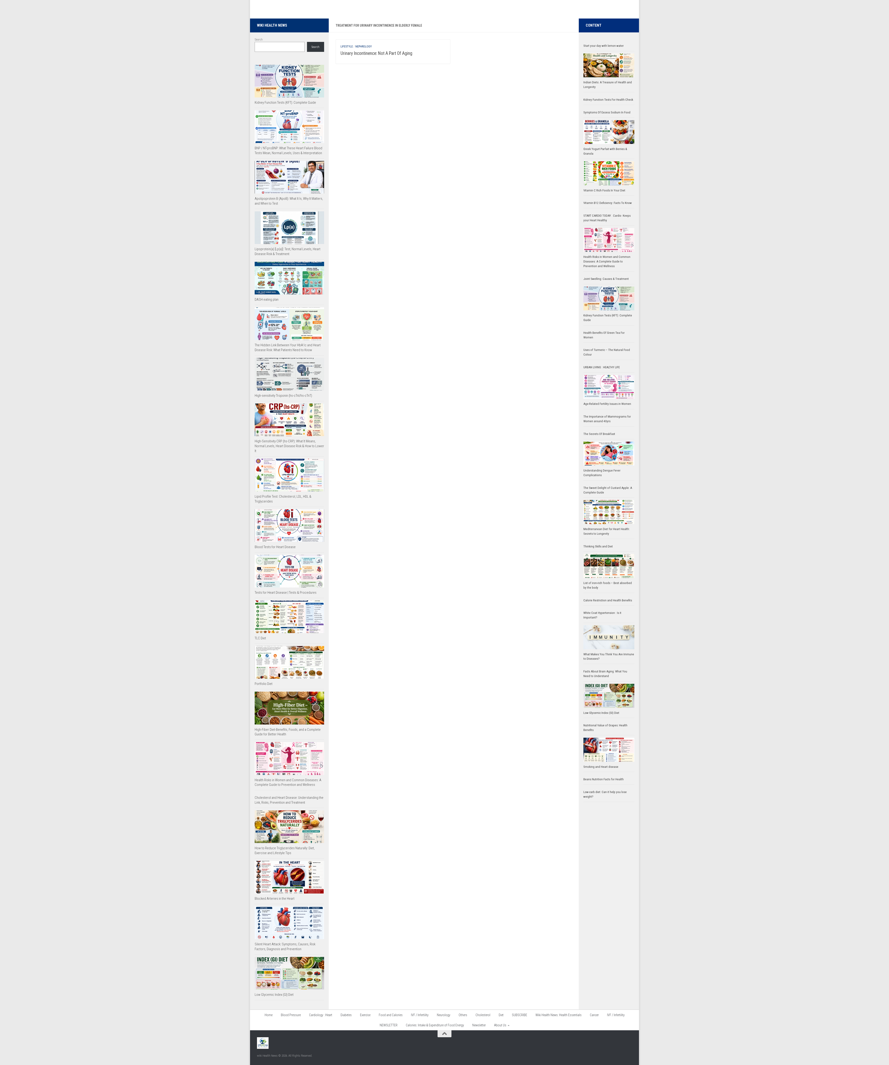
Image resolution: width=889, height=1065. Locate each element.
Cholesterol (483, 1015)
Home (268, 1015)
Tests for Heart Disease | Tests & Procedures (285, 592)
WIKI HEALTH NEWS (272, 25)
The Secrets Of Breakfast (599, 434)
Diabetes (346, 1015)
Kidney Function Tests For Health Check (608, 99)
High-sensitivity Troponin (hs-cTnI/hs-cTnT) (283, 396)
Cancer (594, 1015)
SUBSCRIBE (519, 1015)
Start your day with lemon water (603, 45)
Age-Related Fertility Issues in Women (607, 404)
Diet (501, 1015)
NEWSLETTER (389, 1025)
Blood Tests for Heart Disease (275, 547)
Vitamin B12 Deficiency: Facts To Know (607, 203)
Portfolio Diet (263, 684)
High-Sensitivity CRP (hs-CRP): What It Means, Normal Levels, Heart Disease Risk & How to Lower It (289, 446)
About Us (500, 1025)
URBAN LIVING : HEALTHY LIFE (601, 367)
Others (463, 1015)
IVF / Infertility (420, 1015)
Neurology (443, 1015)
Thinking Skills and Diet (598, 546)
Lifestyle (347, 46)
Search (259, 39)
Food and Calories (391, 1015)
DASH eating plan (267, 299)
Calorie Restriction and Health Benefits (607, 600)
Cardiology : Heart (320, 1015)
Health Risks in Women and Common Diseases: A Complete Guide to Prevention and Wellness (606, 261)
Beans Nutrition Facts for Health (603, 779)
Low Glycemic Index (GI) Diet (274, 995)
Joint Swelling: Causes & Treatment (606, 279)
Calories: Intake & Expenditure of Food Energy (435, 1025)
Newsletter (479, 1025)
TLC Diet (260, 638)
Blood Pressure (291, 1015)
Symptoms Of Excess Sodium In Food (606, 112)
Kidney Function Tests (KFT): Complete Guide (285, 102)
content (593, 25)
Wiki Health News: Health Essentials (558, 1015)
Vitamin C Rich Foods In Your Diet (604, 190)
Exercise (365, 1015)
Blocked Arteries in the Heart (274, 898)
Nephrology (363, 46)
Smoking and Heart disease (600, 766)
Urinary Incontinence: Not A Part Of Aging (376, 53)
